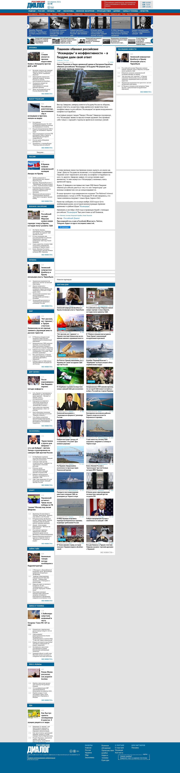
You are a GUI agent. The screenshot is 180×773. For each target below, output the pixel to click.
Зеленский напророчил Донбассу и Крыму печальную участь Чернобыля (43, 41)
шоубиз (116, 11)
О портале (119, 747)
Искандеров (72, 212)
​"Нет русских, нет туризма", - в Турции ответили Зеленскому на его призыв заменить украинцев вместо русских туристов (70, 337)
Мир (59, 11)
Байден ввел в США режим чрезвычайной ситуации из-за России (42, 362)
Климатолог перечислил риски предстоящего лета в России (42, 631)
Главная (32, 11)
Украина (51, 11)
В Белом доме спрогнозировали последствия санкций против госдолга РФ (40, 470)
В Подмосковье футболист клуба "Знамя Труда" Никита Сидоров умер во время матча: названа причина (42, 521)
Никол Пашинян (87, 215)
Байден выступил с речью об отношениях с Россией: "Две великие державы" (43, 351)
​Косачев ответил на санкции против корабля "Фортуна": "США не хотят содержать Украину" (42, 72)
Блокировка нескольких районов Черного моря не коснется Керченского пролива (42, 190)
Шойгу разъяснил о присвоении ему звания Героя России (41, 179)
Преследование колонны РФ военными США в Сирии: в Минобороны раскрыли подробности (43, 136)
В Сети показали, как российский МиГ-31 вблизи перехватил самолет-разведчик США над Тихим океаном (42, 239)
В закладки (64, 227)
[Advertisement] (85, 145)
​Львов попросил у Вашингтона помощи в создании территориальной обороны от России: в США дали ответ (42, 289)
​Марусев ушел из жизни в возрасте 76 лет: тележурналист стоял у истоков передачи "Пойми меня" (42, 587)
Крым (54, 14)
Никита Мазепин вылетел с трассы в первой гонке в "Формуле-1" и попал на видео (42, 539)
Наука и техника (130, 11)
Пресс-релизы (90, 14)
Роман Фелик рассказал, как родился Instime (47, 675)
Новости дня (115, 14)
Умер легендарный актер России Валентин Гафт (41, 90)
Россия (41, 11)
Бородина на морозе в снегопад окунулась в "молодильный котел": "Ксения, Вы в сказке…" (40, 403)
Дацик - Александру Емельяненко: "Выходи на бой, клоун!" (41, 526)
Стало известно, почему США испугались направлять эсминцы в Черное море (144, 41)
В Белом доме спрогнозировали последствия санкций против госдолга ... (99, 32)
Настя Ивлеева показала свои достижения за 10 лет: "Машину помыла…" (42, 413)
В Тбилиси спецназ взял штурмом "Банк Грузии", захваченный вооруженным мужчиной (42, 339)
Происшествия (104, 11)
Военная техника (65, 215)
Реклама (135, 747)
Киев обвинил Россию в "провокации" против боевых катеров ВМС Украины (43, 250)
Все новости (32, 14)
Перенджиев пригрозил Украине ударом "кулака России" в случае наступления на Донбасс (41, 79)
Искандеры (84, 206)
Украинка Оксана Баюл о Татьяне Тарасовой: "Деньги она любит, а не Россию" (42, 515)
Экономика (68, 11)
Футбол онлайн (132, 14)
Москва (42, 14)
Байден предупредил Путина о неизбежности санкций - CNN (141, 31)
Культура (144, 11)
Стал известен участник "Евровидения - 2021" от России (41, 409)
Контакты (119, 752)
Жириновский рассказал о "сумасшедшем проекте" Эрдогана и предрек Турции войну (42, 196)
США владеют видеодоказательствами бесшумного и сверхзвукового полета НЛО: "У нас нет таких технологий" (43, 637)
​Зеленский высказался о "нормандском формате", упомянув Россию (93, 41)
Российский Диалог (72, 218)
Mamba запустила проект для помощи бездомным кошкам (41, 684)
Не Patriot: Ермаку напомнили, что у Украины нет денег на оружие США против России (42, 232)
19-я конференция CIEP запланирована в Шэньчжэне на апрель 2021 (42, 689)
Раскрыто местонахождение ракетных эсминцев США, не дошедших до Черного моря (67, 494)
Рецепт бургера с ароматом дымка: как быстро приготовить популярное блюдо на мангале (42, 740)
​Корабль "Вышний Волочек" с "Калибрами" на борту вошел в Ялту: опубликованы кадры (43, 184)
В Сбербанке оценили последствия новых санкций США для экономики (58, 32)
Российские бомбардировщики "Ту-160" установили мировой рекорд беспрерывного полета (43, 125)
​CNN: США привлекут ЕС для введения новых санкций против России (42, 481)
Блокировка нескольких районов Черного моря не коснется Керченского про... (119, 41)
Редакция (119, 750)
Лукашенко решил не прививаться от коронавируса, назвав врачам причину (40, 85)
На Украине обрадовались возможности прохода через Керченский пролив (67, 468)
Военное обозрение (85, 11)
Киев (48, 14)
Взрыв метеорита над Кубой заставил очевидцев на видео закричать (42, 643)
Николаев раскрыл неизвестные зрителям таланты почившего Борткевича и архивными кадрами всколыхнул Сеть (42, 595)
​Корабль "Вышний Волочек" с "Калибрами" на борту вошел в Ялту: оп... (38, 32)
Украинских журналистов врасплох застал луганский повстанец (42, 282)
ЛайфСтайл (79, 14)
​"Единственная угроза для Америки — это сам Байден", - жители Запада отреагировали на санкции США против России (40, 447)
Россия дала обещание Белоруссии (41, 140)
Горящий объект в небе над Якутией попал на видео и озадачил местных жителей (42, 655)
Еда (123, 14)
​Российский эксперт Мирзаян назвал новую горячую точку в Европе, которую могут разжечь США (99, 310)
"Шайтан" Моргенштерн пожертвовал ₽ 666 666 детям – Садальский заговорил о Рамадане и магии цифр (41, 579)
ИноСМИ (61, 14)
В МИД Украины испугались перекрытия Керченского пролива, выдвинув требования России (69, 520)
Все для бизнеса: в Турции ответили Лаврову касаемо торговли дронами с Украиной (42, 357)
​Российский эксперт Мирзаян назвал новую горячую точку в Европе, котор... (68, 41)
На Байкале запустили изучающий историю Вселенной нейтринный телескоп (41, 649)
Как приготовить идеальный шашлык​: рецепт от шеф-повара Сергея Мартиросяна (43, 734)
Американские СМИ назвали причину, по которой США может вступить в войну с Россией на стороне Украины (43, 346)
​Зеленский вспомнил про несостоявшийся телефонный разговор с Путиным (41, 296)
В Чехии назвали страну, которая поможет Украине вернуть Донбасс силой (70, 547)
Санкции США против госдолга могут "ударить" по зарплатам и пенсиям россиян (42, 464)
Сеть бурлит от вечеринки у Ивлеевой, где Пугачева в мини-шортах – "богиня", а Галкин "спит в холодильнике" (42, 396)
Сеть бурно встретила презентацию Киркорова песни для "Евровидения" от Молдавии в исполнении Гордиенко (42, 420)
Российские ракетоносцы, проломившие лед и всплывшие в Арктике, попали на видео (121, 4)
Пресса (106, 14)
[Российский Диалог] (36, 8)
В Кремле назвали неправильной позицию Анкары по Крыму (133, 73)
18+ (52, 7)
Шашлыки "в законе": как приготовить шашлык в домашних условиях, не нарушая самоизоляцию (41, 729)
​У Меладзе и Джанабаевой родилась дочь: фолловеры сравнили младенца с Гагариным (42, 572)
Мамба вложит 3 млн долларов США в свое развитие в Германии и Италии (41, 695)
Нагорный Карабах (76, 215)
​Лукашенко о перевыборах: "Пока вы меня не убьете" (42, 144)
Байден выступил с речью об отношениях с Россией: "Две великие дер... (79, 32)
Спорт (99, 14)
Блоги (70, 543)
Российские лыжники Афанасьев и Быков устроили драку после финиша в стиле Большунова (43, 532)
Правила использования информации (41, 758)
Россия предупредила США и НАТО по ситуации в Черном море (43, 130)
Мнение (70, 14)
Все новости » (47, 94)
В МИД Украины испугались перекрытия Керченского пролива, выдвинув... (120, 32)
